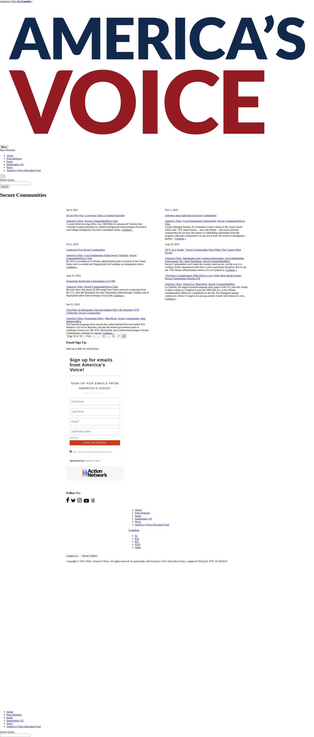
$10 (137, 538)
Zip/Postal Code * (81, 430)
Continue (127, 229)
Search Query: (7, 180)
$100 (137, 544)
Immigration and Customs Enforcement (203, 258)
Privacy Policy (89, 555)
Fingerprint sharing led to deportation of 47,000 (90, 281)
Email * (75, 420)
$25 (137, 541)
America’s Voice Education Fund (24, 170)
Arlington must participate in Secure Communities (190, 215)
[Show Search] (2, 177)
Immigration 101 (15, 164)
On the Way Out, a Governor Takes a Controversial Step (95, 215)
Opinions (123, 255)
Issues (10, 161)
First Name (77, 400)
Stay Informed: (7, 150)
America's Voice (16, 1)
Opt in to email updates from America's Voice (92, 452)
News (10, 167)
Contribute (133, 530)
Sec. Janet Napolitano (190, 261)
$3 (136, 535)
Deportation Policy (94, 318)
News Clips (112, 221)
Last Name (77, 410)
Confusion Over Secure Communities (85, 249)
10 (103, 336)
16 (113, 336)
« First (88, 336)
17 (118, 336)
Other (138, 547)
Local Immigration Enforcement (199, 221)
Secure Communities (95, 221)
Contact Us (72, 555)
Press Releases (14, 158)
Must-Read (201, 284)
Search (4, 186)
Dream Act (188, 284)
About (10, 155)
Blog (227, 261)
